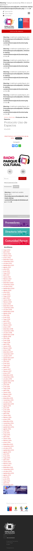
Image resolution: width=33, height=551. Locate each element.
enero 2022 (7, 257)
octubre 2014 (7, 425)
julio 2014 (6, 431)
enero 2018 (6, 350)
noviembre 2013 (8, 446)
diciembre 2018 (8, 329)
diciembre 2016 (8, 375)
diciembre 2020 (8, 282)
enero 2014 (6, 442)
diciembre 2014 (8, 421)
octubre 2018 (7, 333)
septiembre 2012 (8, 473)
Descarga (18, 138)
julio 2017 (6, 361)
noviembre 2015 (8, 400)
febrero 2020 (7, 302)
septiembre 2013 (8, 450)
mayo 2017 (6, 365)
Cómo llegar (8, 13)
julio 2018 (6, 338)
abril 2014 (6, 436)
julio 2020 (6, 292)
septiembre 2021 (8, 265)
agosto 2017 (7, 359)
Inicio (6, 117)
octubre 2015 (7, 402)
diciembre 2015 (8, 398)
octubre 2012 (7, 471)
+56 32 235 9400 (10, 537)
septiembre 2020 (8, 288)
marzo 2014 (7, 438)
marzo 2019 (7, 323)
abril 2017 (6, 367)
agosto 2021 (7, 267)
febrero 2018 (7, 348)
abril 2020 (6, 298)
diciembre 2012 (8, 467)
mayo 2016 (6, 388)
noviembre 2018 (8, 331)
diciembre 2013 (8, 444)
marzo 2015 (7, 415)
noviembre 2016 (8, 377)
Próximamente (8, 186)
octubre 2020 (7, 286)
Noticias (11, 117)
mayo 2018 (6, 342)
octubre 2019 (7, 309)
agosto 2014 (7, 429)
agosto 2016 (7, 383)
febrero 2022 (7, 256)
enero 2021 (6, 281)
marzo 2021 (7, 277)
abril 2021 (6, 275)
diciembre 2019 (8, 306)
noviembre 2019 (8, 307)
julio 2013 (6, 454)
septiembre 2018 (8, 334)
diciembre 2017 (8, 352)
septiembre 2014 (8, 427)
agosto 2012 (7, 475)
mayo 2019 (6, 319)
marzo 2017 (7, 369)
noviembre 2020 (8, 284)
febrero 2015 (7, 417)
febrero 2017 (7, 371)
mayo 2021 (6, 273)
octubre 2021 (7, 263)
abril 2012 (6, 483)
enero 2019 (6, 327)
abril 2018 (6, 344)
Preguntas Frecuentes (12, 541)
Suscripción (9, 11)
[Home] (16, 23)
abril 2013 (6, 460)
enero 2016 (6, 396)
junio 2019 (6, 317)
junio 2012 (6, 479)
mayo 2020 (6, 296)
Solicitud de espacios (16, 31)
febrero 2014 (7, 440)
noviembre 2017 (8, 354)
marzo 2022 (7, 254)
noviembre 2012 (8, 469)
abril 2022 (6, 252)
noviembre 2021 (8, 261)
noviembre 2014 (8, 423)
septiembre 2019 (8, 311)
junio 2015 (6, 410)
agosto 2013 (7, 452)
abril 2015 (6, 413)
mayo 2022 (6, 250)
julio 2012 (6, 477)
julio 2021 (6, 269)
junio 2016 (6, 386)
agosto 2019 (7, 313)
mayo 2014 (6, 435)
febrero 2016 (7, 394)
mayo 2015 (6, 411)
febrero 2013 (7, 463)
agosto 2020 (7, 290)
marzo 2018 (7, 346)
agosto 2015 (7, 406)
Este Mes (16, 186)
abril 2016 (6, 390)
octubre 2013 (7, 448)
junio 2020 (6, 294)
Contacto (8, 15)
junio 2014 (6, 433)
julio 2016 (6, 384)
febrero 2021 (7, 279)
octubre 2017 (7, 356)
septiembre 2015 (8, 404)
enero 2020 (7, 304)
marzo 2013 (7, 461)
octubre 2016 (7, 379)
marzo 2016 (7, 392)
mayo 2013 (6, 458)
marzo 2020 (7, 300)
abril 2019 (6, 321)
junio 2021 (6, 271)
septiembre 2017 (8, 358)
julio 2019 (6, 315)
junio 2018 (6, 340)
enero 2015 (6, 419)
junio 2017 (6, 363)
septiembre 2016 (8, 381)
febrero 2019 (7, 325)
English (8, 544)
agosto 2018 (7, 336)
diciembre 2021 (8, 259)
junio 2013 (6, 456)
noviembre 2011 (8, 485)
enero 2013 (6, 465)
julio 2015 (6, 408)
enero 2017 (6, 373)
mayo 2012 (6, 481)
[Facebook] (13, 145)
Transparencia (10, 548)
